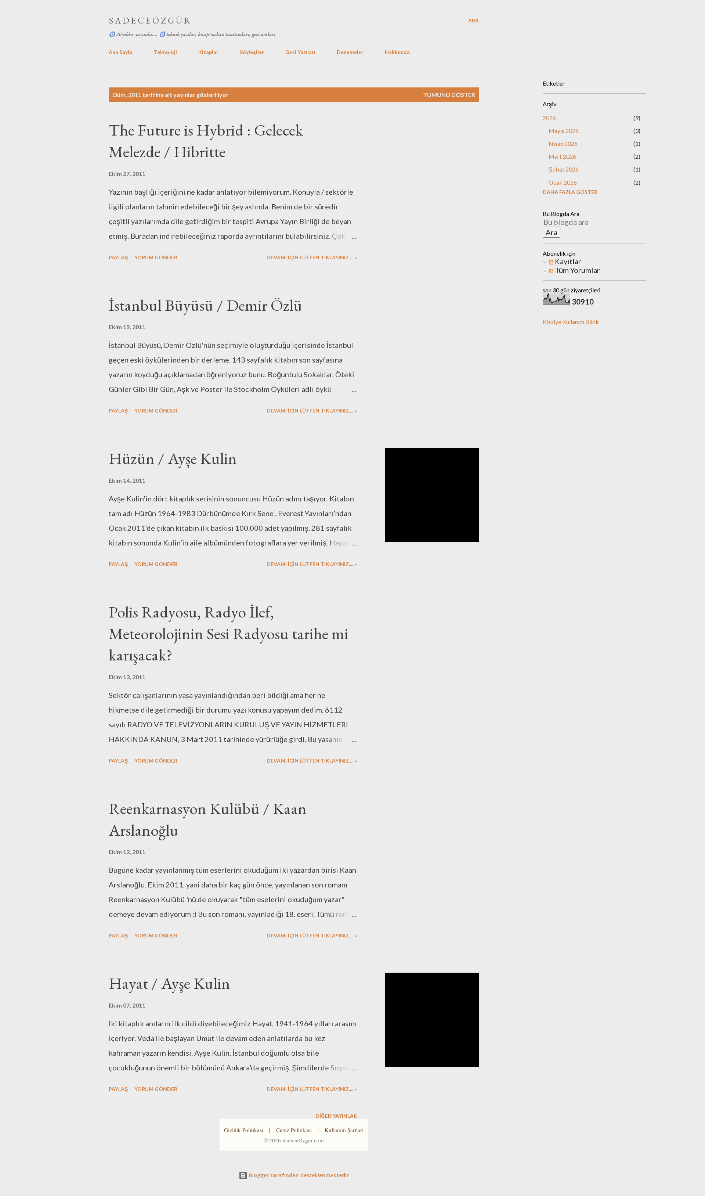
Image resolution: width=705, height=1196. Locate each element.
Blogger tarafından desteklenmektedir (298, 1175)
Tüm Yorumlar (576, 270)
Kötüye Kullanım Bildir (571, 321)
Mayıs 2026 (564, 130)
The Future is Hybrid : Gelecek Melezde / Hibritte (206, 140)
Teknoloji (165, 52)
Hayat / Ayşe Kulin (169, 983)
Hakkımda (397, 52)
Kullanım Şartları (344, 1130)
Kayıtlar (567, 261)
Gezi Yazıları (300, 52)
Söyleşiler (252, 52)
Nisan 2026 (563, 143)
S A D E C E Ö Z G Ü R (149, 20)
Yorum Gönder (155, 257)
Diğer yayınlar (336, 1116)
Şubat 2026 (564, 169)
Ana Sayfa (121, 52)
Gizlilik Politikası (243, 1130)
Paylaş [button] (118, 257)
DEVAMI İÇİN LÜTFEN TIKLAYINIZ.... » (312, 257)
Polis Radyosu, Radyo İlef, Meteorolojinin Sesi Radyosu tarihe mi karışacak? (228, 633)
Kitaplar (208, 52)
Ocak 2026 (563, 182)
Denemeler (350, 52)
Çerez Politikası (294, 1130)
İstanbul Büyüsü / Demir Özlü (205, 305)
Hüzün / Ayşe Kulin (173, 458)
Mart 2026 (562, 156)
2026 (549, 117)
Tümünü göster (449, 94)
